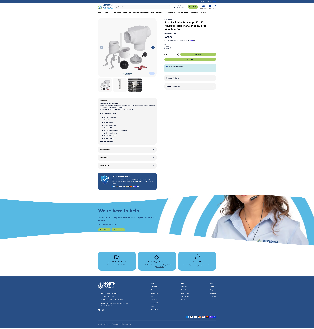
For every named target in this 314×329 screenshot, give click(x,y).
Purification (170, 13)
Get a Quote (192, 7)
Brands (202, 1)
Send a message (118, 230)
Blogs (202, 13)
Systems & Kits (127, 13)
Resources (194, 13)
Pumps (107, 13)
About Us (212, 287)
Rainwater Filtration (183, 13)
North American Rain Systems (111, 324)
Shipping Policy (185, 293)
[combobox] (142, 6)
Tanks (99, 13)
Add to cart (198, 54)
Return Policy (184, 290)
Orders (183, 300)
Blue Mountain (168, 19)
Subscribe (213, 296)
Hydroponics (154, 293)
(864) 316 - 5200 (160, 267)
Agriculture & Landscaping (140, 13)
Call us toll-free (104, 230)
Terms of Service (185, 296)
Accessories (154, 287)
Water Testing (117, 13)
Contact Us (208, 1)
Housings (153, 290)
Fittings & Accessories (156, 13)
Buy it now (190, 59)
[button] (210, 7)
